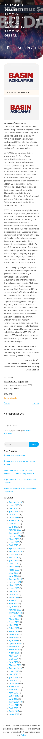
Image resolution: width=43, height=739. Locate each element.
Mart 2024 (13, 557)
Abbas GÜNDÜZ (10, 381)
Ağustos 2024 (15, 548)
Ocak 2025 (13, 545)
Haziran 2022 (15, 616)
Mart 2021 (13, 656)
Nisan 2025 (14, 542)
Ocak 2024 (13, 563)
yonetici (12, 93)
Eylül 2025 (13, 526)
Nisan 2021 (14, 652)
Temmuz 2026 (15, 502)
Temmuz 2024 (15, 551)
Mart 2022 (13, 625)
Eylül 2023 (13, 576)
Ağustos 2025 (15, 529)
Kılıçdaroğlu (8, 388)
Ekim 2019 (13, 689)
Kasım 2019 (14, 686)
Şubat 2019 (14, 695)
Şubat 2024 (14, 560)
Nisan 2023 (14, 588)
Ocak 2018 (13, 708)
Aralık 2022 (14, 597)
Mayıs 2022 (14, 619)
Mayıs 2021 (14, 649)
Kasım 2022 (14, 600)
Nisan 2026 (14, 505)
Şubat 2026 (14, 511)
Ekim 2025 (13, 523)
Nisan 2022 (14, 622)
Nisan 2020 (14, 671)
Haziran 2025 (15, 536)
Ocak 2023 (13, 594)
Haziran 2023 (15, 582)
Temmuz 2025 (15, 533)
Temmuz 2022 (15, 612)
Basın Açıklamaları (11, 398)
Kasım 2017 (14, 714)
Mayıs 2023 (14, 585)
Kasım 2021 (14, 634)
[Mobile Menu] (37, 20)
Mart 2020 (13, 674)
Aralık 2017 (14, 711)
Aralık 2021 (14, 631)
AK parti (21, 381)
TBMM (16, 388)
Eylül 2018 (13, 699)
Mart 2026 (13, 508)
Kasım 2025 (14, 520)
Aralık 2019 (14, 683)
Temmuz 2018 (15, 702)
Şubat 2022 (14, 628)
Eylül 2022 (13, 606)
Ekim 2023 (13, 573)
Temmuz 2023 (15, 579)
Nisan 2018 (14, 705)
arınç (27, 381)
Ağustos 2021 (15, 643)
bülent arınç (22, 385)
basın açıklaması (10, 385)
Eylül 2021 (13, 640)
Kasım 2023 (14, 569)
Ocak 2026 (13, 514)
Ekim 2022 (13, 603)
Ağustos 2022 (15, 609)
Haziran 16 (25, 93)
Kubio (23, 735)
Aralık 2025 (14, 517)
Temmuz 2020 (15, 668)
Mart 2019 (13, 692)
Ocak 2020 (13, 680)
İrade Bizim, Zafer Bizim (14, 455)
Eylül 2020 (13, 662)
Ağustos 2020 (15, 665)
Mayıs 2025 (14, 539)
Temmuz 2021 (15, 646)
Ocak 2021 (13, 659)
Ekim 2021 (13, 637)
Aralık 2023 (14, 566)
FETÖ (30, 385)
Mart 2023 (13, 591)
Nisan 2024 (14, 554)
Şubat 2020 (14, 677)
